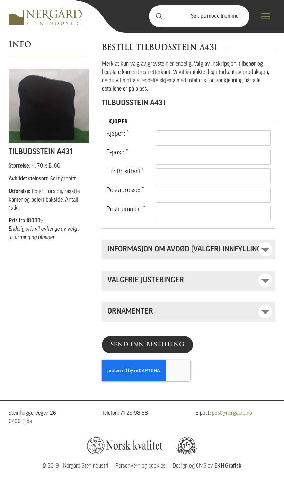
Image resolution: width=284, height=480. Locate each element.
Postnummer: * (125, 209)
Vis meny (265, 16)
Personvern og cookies (140, 466)
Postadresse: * (125, 190)
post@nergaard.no (232, 413)
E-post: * (117, 152)
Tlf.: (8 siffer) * (125, 172)
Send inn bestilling (147, 344)
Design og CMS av (206, 466)
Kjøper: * (117, 134)
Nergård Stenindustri (45, 16)
